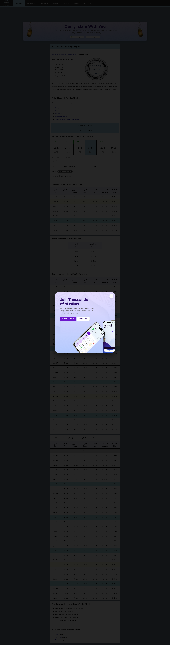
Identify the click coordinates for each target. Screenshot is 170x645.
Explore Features (68, 319)
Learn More (83, 319)
